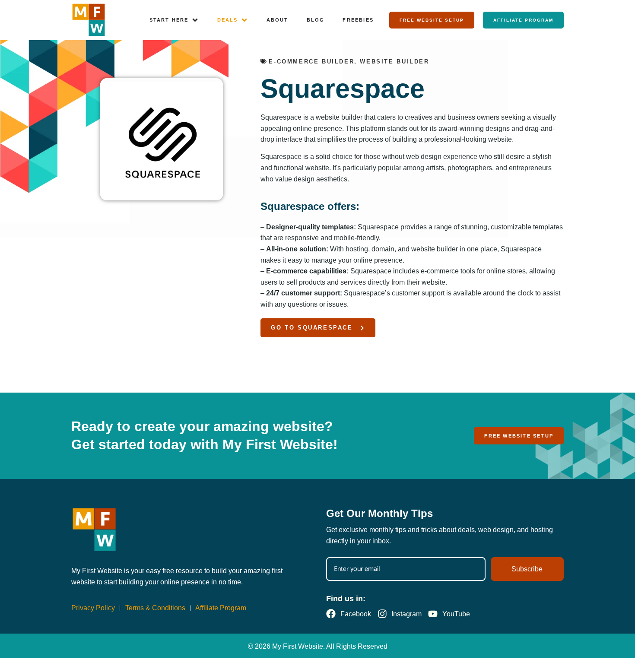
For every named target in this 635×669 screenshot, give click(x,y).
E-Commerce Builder (311, 61)
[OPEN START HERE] (195, 20)
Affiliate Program (220, 608)
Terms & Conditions (155, 608)
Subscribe (527, 569)
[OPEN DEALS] (244, 20)
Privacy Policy (93, 608)
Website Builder (394, 61)
